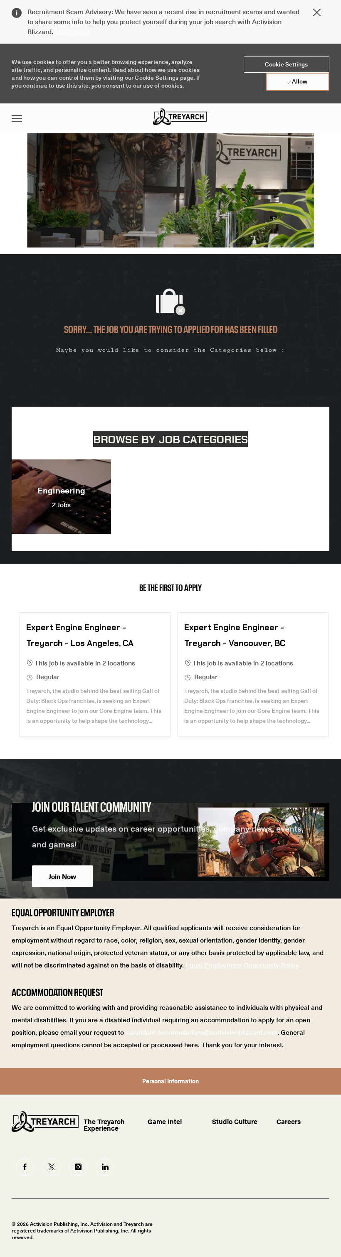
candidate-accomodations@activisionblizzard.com (201, 1032)
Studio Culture (234, 1121)
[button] (286, 64)
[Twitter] (51, 1167)
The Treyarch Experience (104, 1124)
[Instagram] (78, 1167)
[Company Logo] (180, 116)
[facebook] (25, 1167)
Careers (289, 1121)
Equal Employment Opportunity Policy (242, 965)
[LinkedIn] (105, 1167)
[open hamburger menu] (17, 117)
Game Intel (165, 1121)
